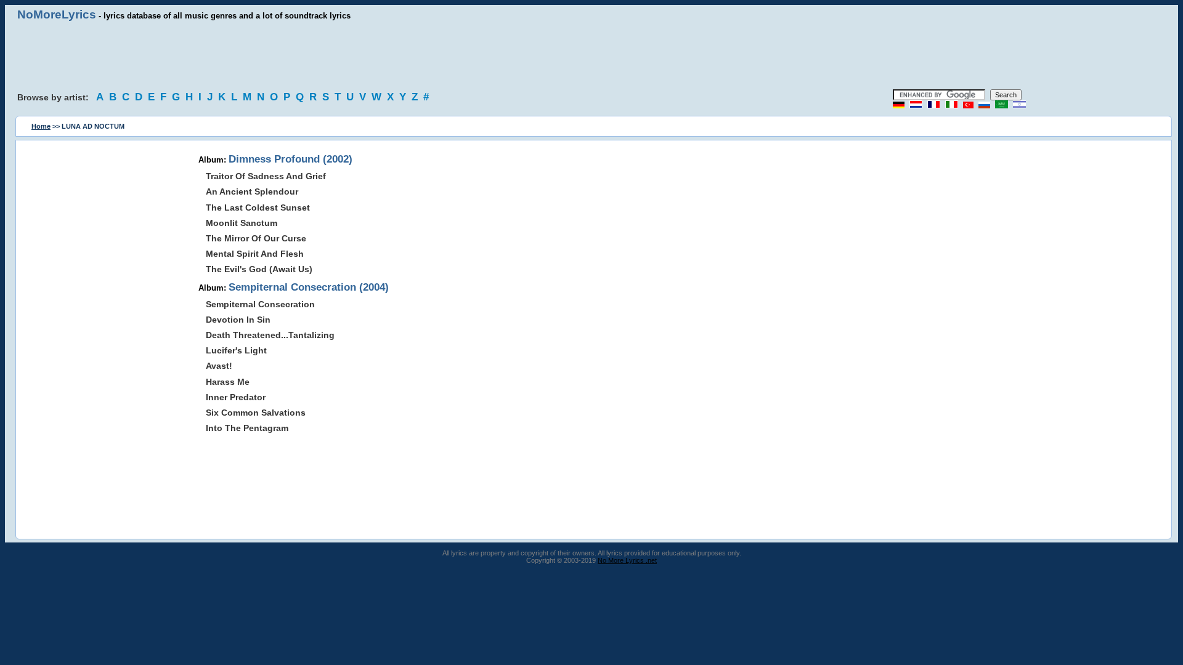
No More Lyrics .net (627, 560)
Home (41, 126)
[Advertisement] (591, 55)
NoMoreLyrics (56, 14)
